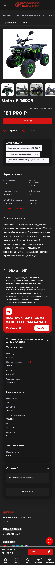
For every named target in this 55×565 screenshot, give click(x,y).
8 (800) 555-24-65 (11, 534)
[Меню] (5, 5)
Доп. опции (14, 142)
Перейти (41, 328)
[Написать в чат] (49, 541)
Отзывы (26, 22)
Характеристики (10, 22)
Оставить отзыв (27, 491)
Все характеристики (14, 209)
